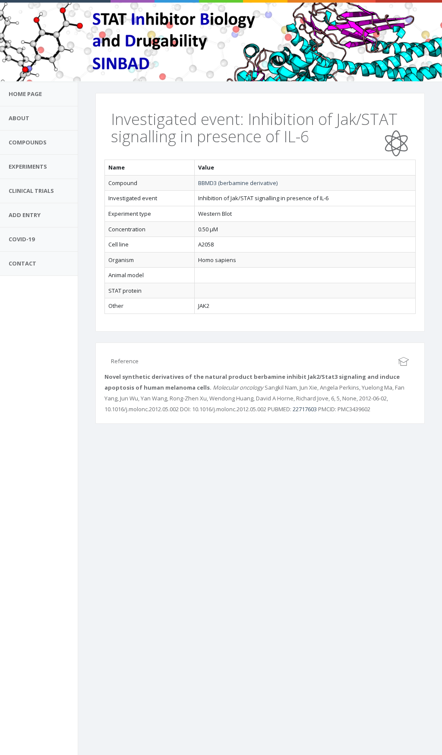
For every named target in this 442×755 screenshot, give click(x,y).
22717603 (305, 409)
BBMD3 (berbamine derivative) (238, 183)
